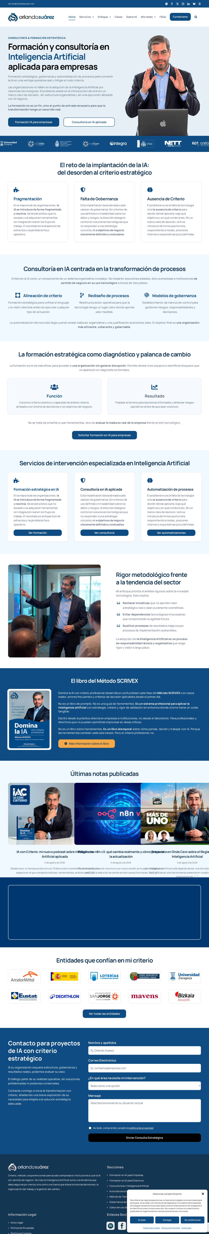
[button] (202, 1193)
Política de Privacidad (170, 1228)
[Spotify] (110, 1226)
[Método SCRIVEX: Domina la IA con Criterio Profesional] (29, 692)
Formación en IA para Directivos (127, 1180)
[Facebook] (122, 1226)
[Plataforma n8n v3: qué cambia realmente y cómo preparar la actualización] (121, 814)
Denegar (167, 1220)
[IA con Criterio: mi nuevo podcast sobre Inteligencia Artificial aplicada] (54, 814)
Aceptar (142, 1220)
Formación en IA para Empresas (126, 1175)
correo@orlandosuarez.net (21, 3)
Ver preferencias (192, 1220)
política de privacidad (141, 1128)
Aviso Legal (186, 1228)
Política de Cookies (151, 1228)
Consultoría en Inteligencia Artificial (129, 1186)
